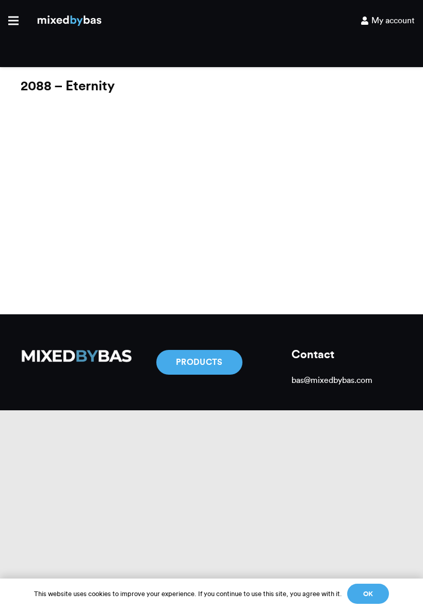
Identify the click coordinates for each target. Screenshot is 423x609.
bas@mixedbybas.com (331, 380)
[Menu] (13, 21)
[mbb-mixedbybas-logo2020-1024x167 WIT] (76, 357)
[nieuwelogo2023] (69, 20)
